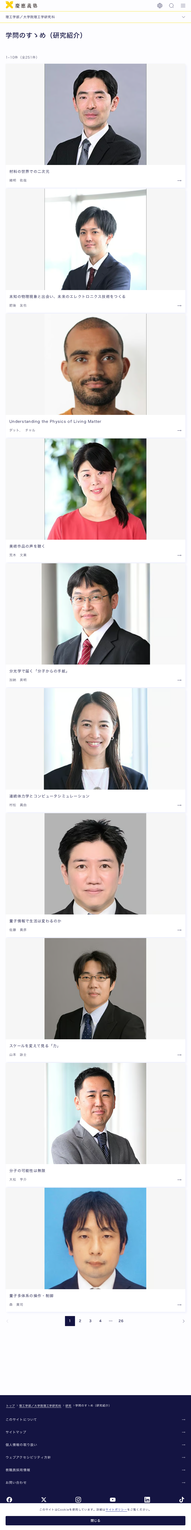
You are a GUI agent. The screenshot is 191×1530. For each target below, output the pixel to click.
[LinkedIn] (147, 1499)
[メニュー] (183, 5)
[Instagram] (78, 1499)
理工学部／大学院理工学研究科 (40, 1405)
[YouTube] (112, 1499)
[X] (43, 1499)
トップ (10, 1405)
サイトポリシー (116, 1509)
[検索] (171, 5)
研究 (68, 1405)
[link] (7, 1321)
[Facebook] (9, 1499)
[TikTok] (181, 1499)
